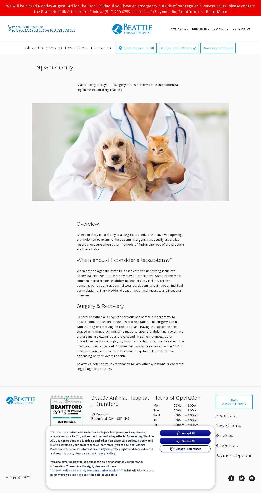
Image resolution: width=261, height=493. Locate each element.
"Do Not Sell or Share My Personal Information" (85, 470)
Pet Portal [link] (179, 28)
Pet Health (101, 47)
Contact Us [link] (242, 28)
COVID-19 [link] (221, 28)
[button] (68, 411)
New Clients (76, 47)
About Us (34, 47)
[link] (132, 29)
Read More (216, 11)
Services (54, 47)
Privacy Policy (105, 453)
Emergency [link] (201, 28)
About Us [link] (225, 415)
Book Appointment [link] (218, 48)
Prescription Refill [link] (139, 48)
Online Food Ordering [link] (178, 48)
